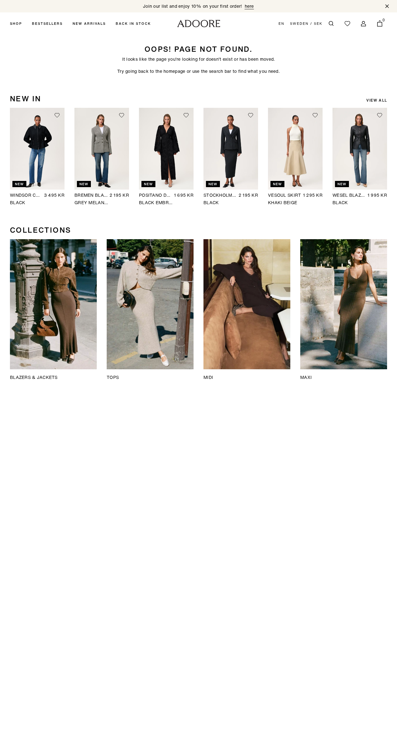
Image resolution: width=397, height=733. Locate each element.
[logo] (198, 23)
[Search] (331, 23)
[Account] (363, 23)
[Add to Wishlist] (57, 115)
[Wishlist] (347, 23)
